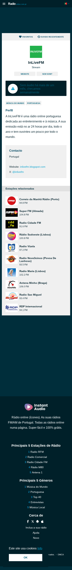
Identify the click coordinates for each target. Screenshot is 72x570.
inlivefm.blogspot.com (32, 166)
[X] (32, 521)
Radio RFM (37, 451)
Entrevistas (37, 502)
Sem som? (47, 74)
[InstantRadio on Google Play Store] (37, 521)
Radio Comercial (37, 456)
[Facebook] (27, 521)
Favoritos (27, 37)
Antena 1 (37, 472)
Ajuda (36, 532)
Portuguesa (33, 103)
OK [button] (26, 557)
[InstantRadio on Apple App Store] (42, 521)
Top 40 (37, 497)
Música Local (37, 507)
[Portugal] (67, 3)
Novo (36, 537)
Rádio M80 (37, 467)
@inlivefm (18, 171)
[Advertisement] (36, 20)
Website (25, 74)
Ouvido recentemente (52, 37)
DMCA (61, 554)
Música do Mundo (15, 103)
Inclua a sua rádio (36, 527)
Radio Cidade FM (37, 462)
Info (39, 548)
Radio (17, 3)
